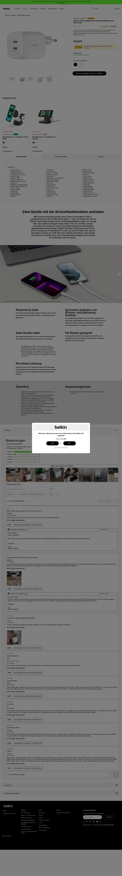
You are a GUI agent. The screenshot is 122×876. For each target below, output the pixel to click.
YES (52, 443)
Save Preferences (62, 448)
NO (69, 443)
